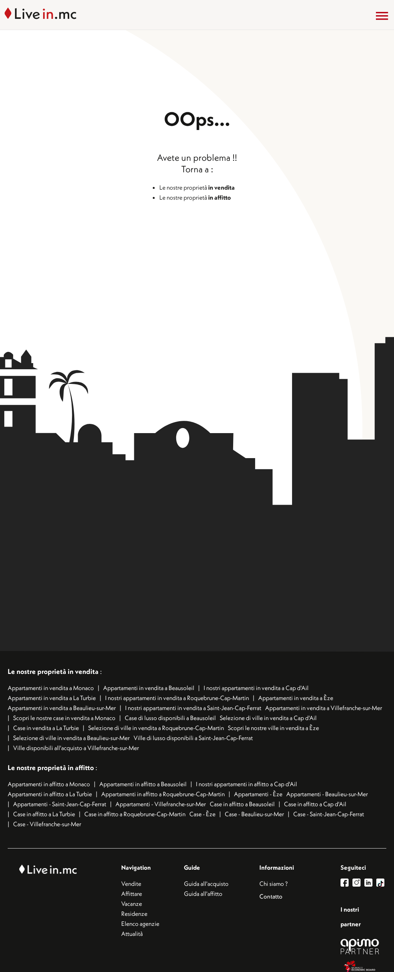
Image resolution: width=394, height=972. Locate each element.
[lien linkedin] (370, 883)
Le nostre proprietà (197, 187)
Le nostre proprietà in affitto (51, 767)
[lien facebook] (346, 883)
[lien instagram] (358, 883)
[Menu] (382, 16)
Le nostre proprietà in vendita (53, 671)
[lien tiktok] (380, 883)
